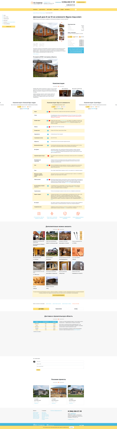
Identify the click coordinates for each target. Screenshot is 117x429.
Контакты (67, 9)
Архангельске (58, 2)
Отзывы (43, 419)
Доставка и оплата (45, 414)
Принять (71, 427)
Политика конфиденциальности (56, 410)
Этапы (75, 308)
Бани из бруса (35, 413)
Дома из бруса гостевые (66, 303)
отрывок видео (53, 151)
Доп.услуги (42, 9)
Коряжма (36, 328)
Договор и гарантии (45, 415)
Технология (58, 308)
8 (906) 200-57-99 (68, 2)
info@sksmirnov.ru (47, 2)
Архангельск (37, 323)
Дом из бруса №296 (72, 400)
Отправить (38, 369)
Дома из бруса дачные (57, 303)
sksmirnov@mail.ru (77, 329)
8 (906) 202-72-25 (70, 5)
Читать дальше (36, 53)
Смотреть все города (37, 331)
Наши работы (44, 413)
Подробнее (36, 403)
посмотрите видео (64, 120)
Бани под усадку (36, 418)
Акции (62, 9)
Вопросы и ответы (45, 418)
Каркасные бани (36, 415)
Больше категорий (75, 303)
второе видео (68, 122)
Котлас (37, 329)
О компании (44, 410)
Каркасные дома (36, 414)
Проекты (35, 9)
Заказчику (56, 9)
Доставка (41, 308)
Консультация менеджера (76, 51)
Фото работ (49, 9)
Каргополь (37, 326)
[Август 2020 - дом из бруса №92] (45, 67)
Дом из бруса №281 (37, 400)
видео (74, 186)
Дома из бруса (48, 303)
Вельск (37, 325)
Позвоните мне (51, 425)
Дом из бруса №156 (55, 400)
